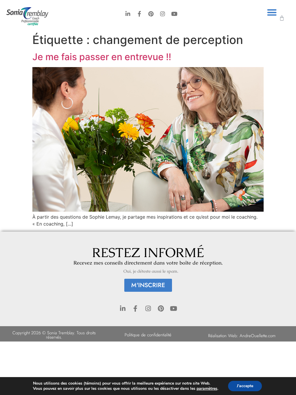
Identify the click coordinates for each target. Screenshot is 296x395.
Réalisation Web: (224, 336)
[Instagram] (162, 13)
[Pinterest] (151, 13)
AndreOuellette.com (257, 336)
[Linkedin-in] (128, 13)
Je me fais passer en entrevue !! (101, 56)
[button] (272, 12)
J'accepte (245, 386)
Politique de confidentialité (148, 335)
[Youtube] (174, 13)
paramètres (207, 388)
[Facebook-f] (139, 13)
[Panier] (281, 18)
